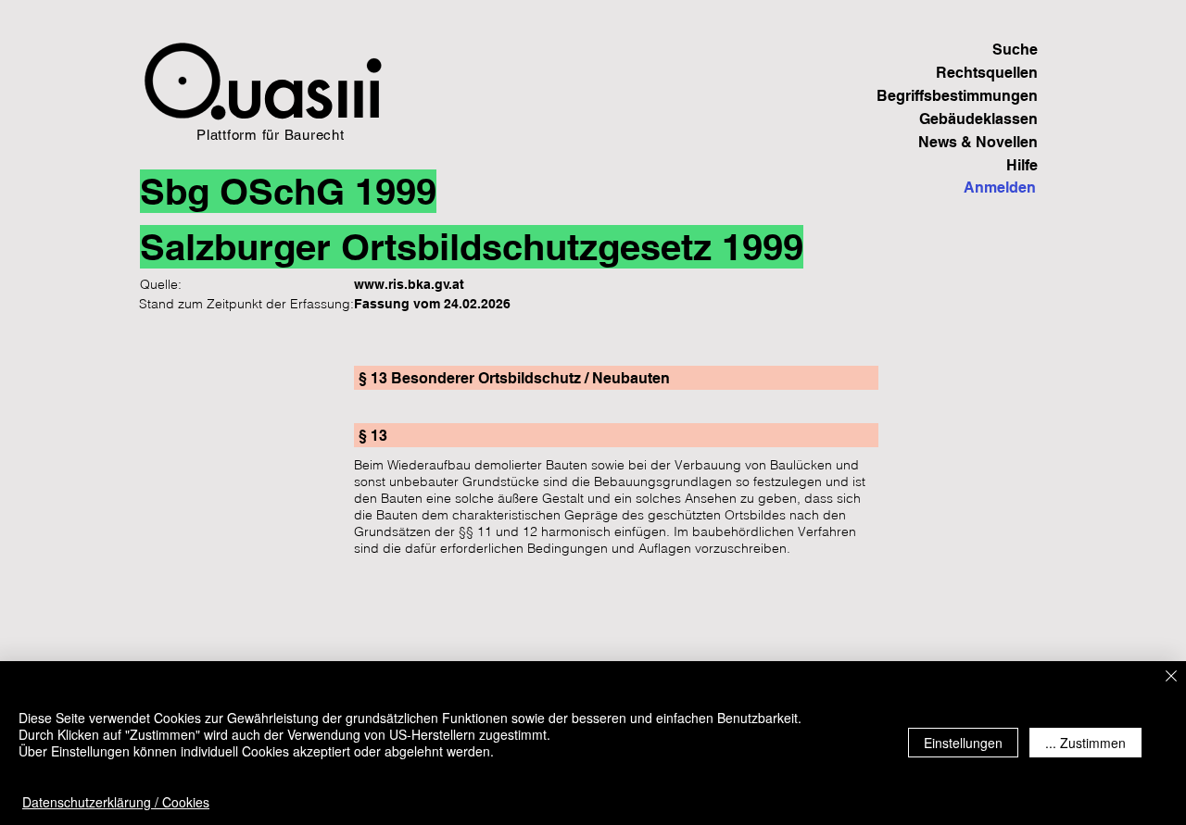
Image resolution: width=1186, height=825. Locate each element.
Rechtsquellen (987, 72)
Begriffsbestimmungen (973, 96)
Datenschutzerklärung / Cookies (115, 802)
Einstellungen (963, 742)
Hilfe (1022, 165)
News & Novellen (978, 142)
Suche (1015, 49)
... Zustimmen (1085, 742)
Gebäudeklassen (978, 119)
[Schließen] (1171, 677)
